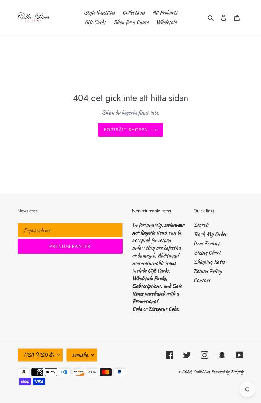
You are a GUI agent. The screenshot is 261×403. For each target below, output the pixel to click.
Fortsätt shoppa (126, 129)
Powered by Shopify (227, 372)
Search (201, 225)
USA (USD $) (39, 354)
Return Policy (208, 271)
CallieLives (202, 372)
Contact (202, 280)
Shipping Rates (209, 261)
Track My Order (210, 234)
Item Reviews (207, 243)
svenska (80, 354)
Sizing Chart (207, 252)
